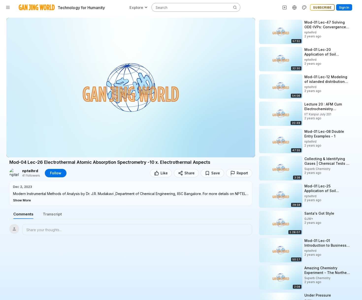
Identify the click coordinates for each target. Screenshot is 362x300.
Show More (22, 200)
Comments (23, 214)
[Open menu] (7, 7)
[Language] (294, 7)
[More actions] (354, 22)
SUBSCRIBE (322, 7)
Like (164, 173)
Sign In (344, 7)
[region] (130, 87)
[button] (130, 193)
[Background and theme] (304, 7)
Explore (136, 7)
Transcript (52, 214)
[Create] (284, 7)
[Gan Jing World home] (37, 7)
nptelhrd (30, 171)
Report (242, 173)
